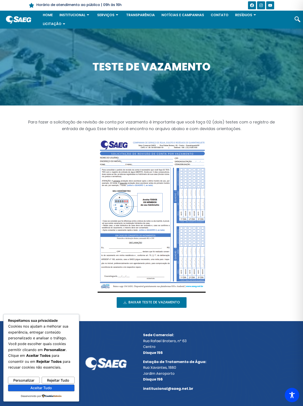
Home (48, 15)
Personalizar (23, 380)
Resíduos (243, 15)
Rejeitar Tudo (58, 380)
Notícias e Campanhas (182, 15)
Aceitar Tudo (41, 388)
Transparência (140, 15)
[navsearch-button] (297, 19)
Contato (219, 15)
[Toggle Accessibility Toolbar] (292, 395)
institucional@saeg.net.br (168, 388)
